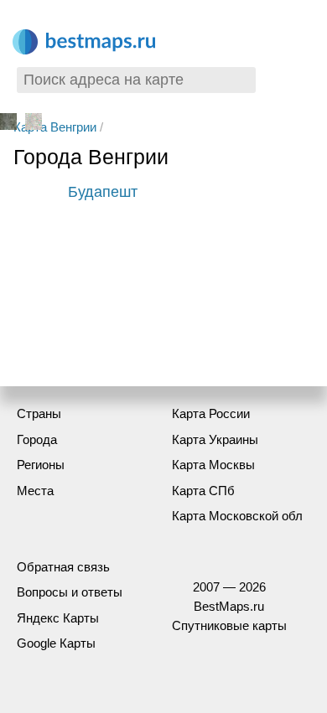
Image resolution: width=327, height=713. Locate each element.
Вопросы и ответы (69, 592)
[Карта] (33, 124)
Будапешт (103, 191)
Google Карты (56, 643)
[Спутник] (10, 124)
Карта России (211, 413)
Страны (39, 413)
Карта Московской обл (237, 516)
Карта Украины (215, 439)
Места (35, 490)
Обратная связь (63, 567)
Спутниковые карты (229, 625)
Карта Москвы (213, 464)
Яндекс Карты (58, 618)
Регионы (41, 464)
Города (37, 439)
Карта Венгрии (54, 127)
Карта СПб (203, 490)
